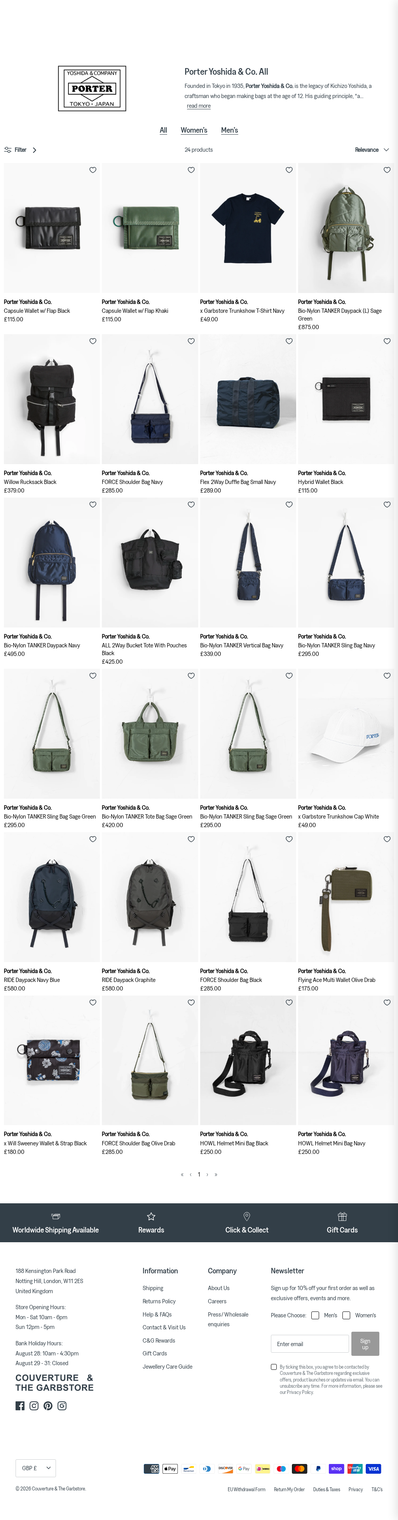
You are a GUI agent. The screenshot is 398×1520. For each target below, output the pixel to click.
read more (199, 105)
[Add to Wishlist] (93, 170)
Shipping (153, 1287)
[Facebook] (20, 1405)
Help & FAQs (157, 1314)
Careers (217, 1300)
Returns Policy (159, 1300)
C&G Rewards (159, 1340)
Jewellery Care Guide (167, 1366)
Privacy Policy (300, 1392)
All (163, 130)
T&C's (377, 1489)
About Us (219, 1287)
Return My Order (289, 1489)
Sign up (365, 1343)
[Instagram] (34, 1405)
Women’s (194, 130)
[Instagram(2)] (62, 1405)
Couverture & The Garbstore (58, 1488)
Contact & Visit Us (164, 1327)
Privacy (356, 1489)
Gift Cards (155, 1353)
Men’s (229, 130)
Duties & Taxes (326, 1489)
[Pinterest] (48, 1405)
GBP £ (29, 1467)
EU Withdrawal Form (246, 1489)
